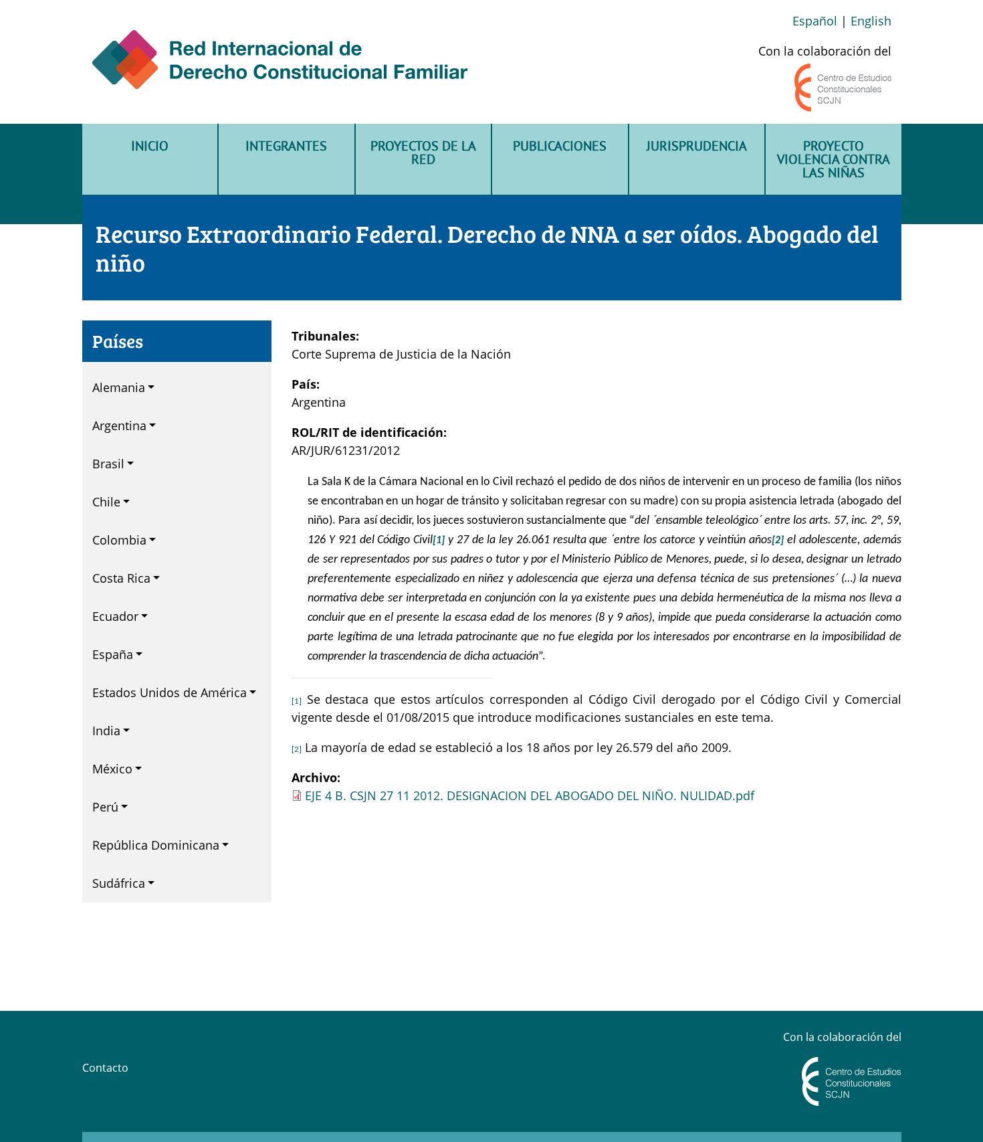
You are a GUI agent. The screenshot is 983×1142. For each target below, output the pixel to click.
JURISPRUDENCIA (697, 146)
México (112, 769)
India (106, 731)
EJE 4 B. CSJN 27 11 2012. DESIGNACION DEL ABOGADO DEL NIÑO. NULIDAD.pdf (529, 795)
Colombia (119, 540)
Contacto (105, 1067)
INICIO (150, 146)
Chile (106, 502)
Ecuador (115, 616)
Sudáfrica (118, 883)
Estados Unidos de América (169, 692)
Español (814, 21)
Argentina (119, 425)
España (112, 654)
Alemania (118, 387)
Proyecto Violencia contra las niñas (833, 159)
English (871, 21)
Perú (105, 807)
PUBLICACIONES (560, 146)
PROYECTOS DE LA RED (423, 152)
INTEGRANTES (286, 146)
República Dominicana (155, 845)
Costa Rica (121, 578)
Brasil (108, 464)
